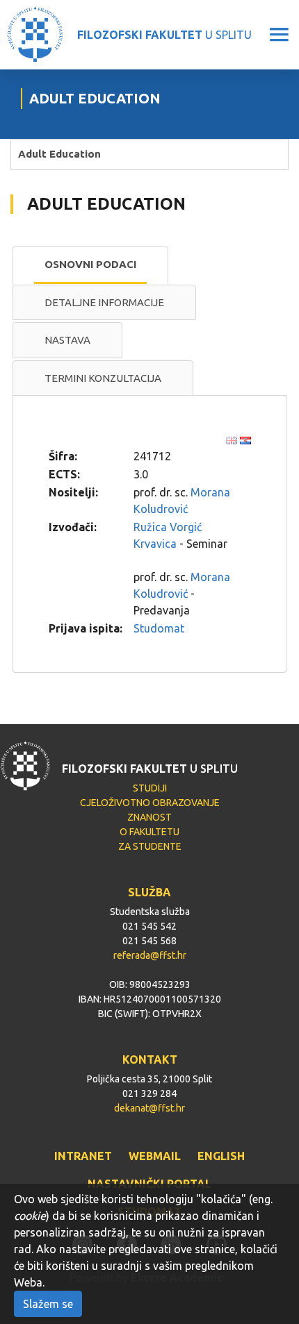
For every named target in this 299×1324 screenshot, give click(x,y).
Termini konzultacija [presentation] (103, 378)
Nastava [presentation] (67, 340)
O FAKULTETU (149, 831)
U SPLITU (164, 34)
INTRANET (83, 1156)
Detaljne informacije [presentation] (104, 302)
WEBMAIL (155, 1156)
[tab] (90, 265)
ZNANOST (149, 817)
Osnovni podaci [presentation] (90, 264)
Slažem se (48, 1304)
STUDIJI (150, 788)
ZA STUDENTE (149, 846)
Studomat (159, 628)
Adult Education (59, 154)
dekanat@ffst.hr (149, 1108)
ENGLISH (221, 1156)
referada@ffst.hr (149, 955)
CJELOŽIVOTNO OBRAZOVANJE (150, 802)
